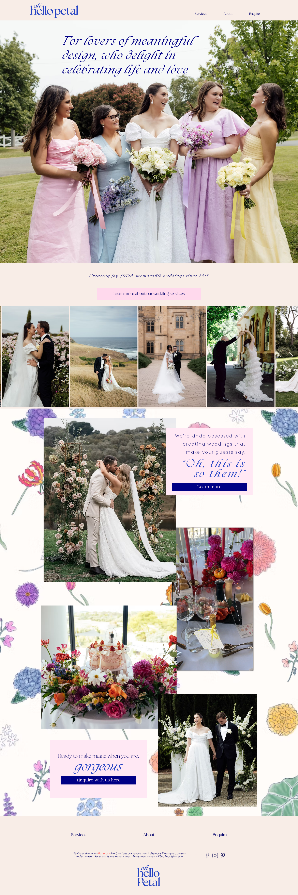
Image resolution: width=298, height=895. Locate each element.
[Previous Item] (7, 356)
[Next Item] (291, 356)
